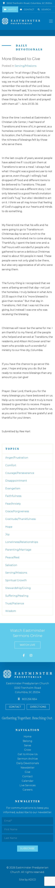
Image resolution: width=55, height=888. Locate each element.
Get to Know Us (27, 754)
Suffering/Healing (16, 595)
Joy (7, 534)
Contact (29, 9)
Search (46, 9)
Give (27, 771)
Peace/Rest (12, 557)
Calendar (27, 780)
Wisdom (10, 611)
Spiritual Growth (16, 580)
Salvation (11, 565)
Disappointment (16, 480)
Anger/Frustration (16, 457)
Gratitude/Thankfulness (20, 519)
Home (27, 736)
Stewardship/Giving (18, 588)
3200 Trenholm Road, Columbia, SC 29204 (29, 3)
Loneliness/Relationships (21, 542)
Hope (8, 526)
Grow (27, 749)
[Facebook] (23, 655)
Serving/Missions (25, 65)
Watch (12, 9)
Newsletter (28, 767)
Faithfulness (13, 496)
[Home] (21, 21)
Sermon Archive (27, 758)
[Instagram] (31, 655)
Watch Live (27, 644)
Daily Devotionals (27, 763)
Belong (27, 741)
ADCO (32, 879)
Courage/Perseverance (19, 473)
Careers (27, 789)
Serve (27, 745)
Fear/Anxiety (13, 503)
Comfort (10, 465)
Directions (38, 706)
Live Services (27, 785)
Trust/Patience (14, 603)
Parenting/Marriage (18, 549)
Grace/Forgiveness (17, 511)
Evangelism (12, 488)
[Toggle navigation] (51, 21)
